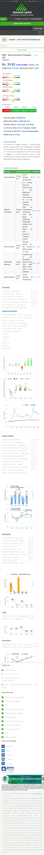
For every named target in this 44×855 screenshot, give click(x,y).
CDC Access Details (10, 717)
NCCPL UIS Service (10, 737)
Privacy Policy (37, 793)
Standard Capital (22, 13)
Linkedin (9, 759)
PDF (38, 247)
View (34, 177)
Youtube (9, 764)
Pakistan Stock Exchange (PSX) (14, 697)
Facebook (9, 746)
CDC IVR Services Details (11, 729)
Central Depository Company (13, 713)
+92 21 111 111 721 (11, 674)
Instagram (9, 755)
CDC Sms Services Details (12, 725)
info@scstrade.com (11, 670)
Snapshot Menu (22, 50)
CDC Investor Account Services (13, 721)
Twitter (8, 751)
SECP (6, 705)
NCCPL (6, 733)
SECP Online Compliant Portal (13, 709)
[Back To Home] (4, 39)
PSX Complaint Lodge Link (12, 701)
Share (36, 55)
